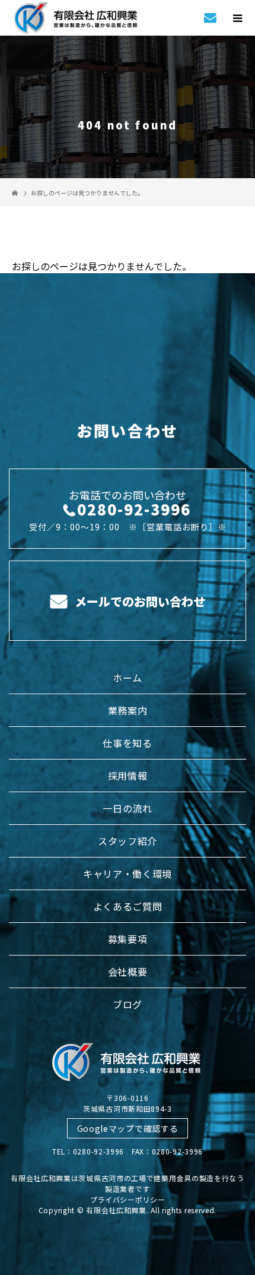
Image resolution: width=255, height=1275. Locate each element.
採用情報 (128, 775)
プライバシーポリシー (127, 1199)
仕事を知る (127, 743)
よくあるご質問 (127, 906)
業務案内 (128, 710)
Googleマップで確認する (128, 1128)
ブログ (127, 1004)
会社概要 (128, 971)
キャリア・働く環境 (127, 873)
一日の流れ (127, 808)
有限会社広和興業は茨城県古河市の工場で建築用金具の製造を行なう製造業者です (127, 1183)
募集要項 (128, 939)
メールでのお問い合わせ (138, 601)
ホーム (127, 677)
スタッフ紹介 (127, 841)
